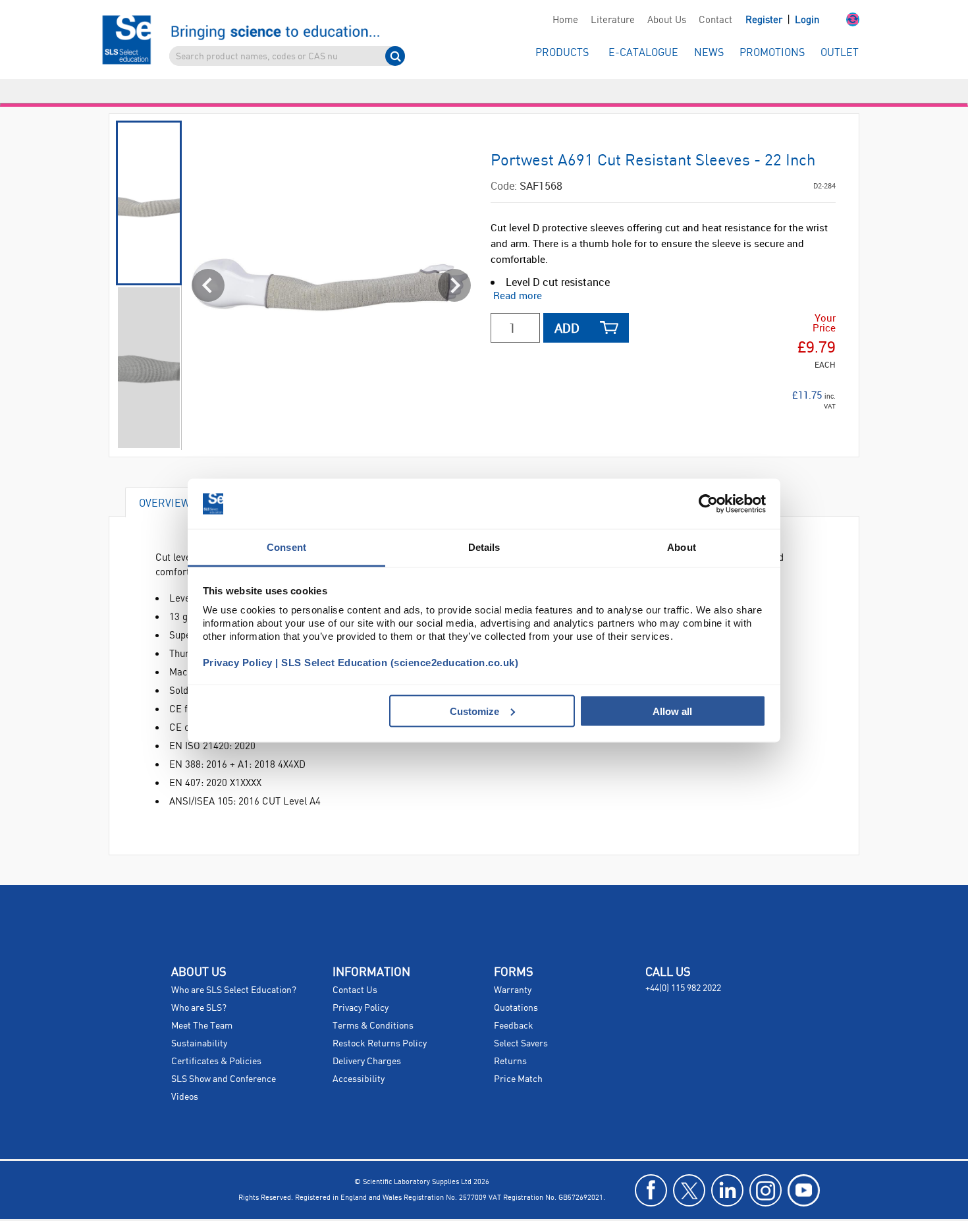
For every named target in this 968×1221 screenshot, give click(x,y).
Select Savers (521, 1020)
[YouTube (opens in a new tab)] (804, 1166)
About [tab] (681, 547)
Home (565, 20)
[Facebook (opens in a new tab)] (651, 1166)
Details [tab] (484, 547)
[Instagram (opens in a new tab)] (765, 1166)
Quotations (516, 984)
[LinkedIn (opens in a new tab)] (727, 1166)
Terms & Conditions (373, 1002)
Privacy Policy (361, 984)
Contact (715, 20)
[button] (839, 20)
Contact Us (355, 966)
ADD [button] (566, 304)
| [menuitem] (782, 20)
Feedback (513, 1002)
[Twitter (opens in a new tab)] (689, 1166)
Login (807, 20)
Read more (517, 271)
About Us (666, 20)
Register (765, 20)
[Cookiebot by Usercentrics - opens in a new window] (708, 504)
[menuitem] (565, 20)
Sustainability (199, 1020)
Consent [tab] (286, 547)
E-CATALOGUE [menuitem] (643, 53)
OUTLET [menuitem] (839, 53)
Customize (474, 710)
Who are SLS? (199, 984)
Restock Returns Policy (380, 1020)
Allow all (672, 710)
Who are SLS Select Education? (233, 966)
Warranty (512, 966)
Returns (510, 1037)
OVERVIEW (164, 479)
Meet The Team (201, 1002)
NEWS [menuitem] (709, 53)
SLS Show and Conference (223, 1055)
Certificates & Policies (216, 1037)
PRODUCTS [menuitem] (562, 53)
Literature (613, 20)
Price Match (518, 1055)
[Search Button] (395, 56)
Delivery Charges (367, 1037)
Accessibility (359, 1055)
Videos (184, 1073)
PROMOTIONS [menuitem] (772, 53)
